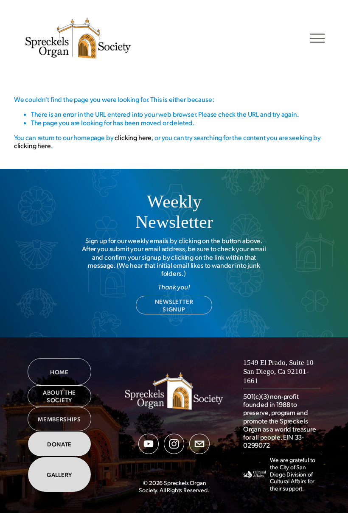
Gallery (59, 474)
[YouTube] (148, 444)
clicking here (133, 137)
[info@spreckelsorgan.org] (199, 444)
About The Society (59, 396)
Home (59, 372)
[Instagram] (174, 444)
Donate (59, 444)
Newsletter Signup (174, 305)
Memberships (59, 419)
